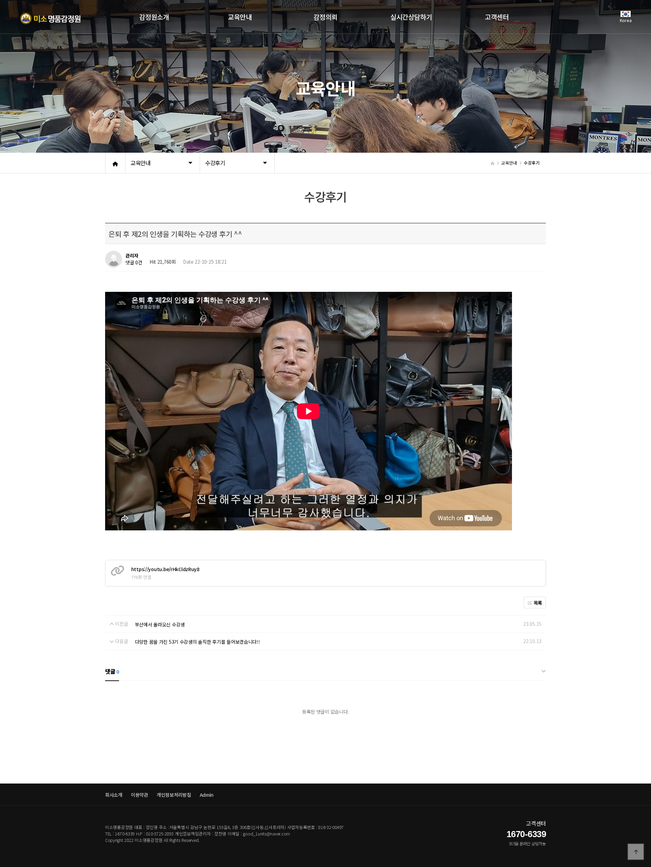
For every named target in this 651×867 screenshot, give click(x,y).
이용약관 (139, 794)
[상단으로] (635, 851)
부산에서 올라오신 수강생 (160, 624)
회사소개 (113, 794)
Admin (207, 794)
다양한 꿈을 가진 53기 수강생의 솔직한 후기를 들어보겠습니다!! (197, 641)
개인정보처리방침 (174, 794)
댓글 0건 (133, 262)
